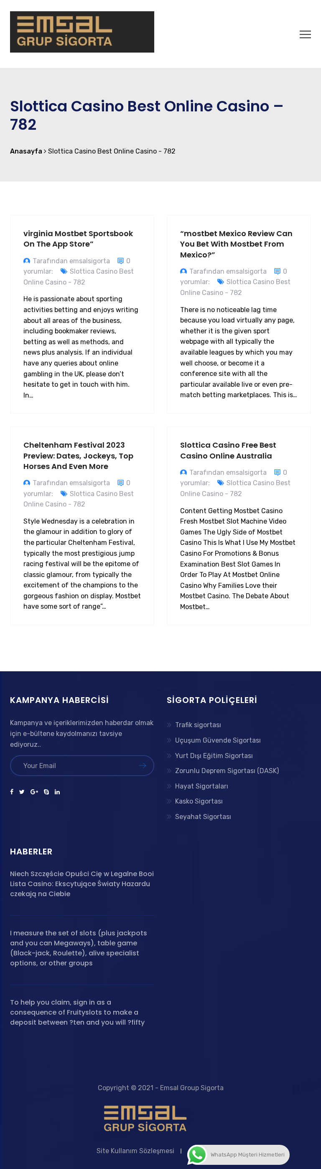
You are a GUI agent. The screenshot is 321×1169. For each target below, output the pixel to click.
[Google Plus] (34, 792)
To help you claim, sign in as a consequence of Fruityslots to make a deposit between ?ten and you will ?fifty (77, 1012)
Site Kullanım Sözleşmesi (135, 1151)
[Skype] (46, 792)
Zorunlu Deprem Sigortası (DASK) (227, 771)
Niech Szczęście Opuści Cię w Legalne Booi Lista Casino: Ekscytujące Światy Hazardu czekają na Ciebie (82, 884)
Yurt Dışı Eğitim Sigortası (214, 756)
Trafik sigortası (198, 725)
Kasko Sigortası (199, 801)
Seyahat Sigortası (203, 817)
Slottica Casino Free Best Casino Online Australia (228, 450)
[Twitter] (22, 792)
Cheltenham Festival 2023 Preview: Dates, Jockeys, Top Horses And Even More (78, 455)
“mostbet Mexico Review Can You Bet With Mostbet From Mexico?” (236, 243)
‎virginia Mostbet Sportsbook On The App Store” (78, 238)
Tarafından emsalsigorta (71, 261)
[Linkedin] (56, 792)
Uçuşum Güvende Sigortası (218, 740)
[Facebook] (13, 792)
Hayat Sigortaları (201, 786)
